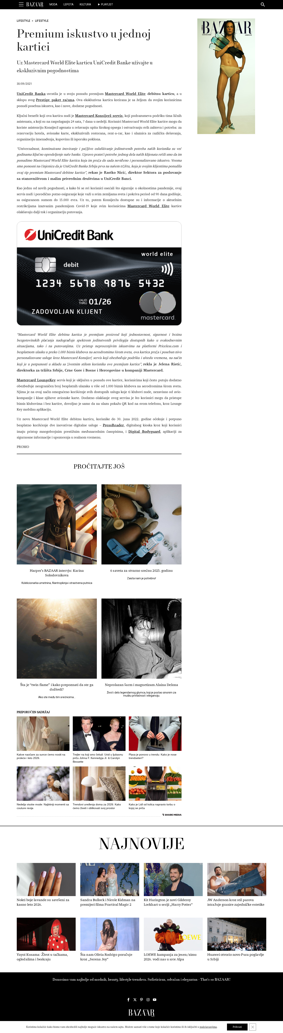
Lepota (69, 4)
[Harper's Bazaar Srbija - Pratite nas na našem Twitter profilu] (135, 999)
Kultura (85, 4)
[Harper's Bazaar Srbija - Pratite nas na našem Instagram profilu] (148, 999)
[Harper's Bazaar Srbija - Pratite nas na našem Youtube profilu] (154, 999)
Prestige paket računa (55, 99)
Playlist (107, 4)
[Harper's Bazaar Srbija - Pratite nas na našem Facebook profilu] (128, 999)
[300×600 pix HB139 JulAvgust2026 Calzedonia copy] (226, 76)
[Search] (263, 5)
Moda (53, 4)
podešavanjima (208, 1027)
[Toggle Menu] (21, 4)
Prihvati (237, 1027)
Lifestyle (23, 20)
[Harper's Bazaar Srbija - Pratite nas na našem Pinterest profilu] (141, 999)
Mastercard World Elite (125, 93)
